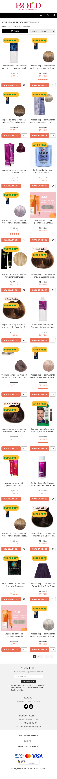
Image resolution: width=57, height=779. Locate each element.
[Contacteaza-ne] (41, 15)
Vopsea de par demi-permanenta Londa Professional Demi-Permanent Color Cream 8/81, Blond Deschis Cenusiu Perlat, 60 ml (42, 221)
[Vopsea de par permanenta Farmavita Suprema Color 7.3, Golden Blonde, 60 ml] (43, 259)
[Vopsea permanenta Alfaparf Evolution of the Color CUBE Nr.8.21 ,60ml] (14, 359)
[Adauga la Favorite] (24, 85)
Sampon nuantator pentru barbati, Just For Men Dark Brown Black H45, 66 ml (42, 430)
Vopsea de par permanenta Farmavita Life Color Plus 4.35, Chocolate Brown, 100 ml (43, 534)
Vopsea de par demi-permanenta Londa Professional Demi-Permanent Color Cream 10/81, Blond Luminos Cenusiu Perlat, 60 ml (14, 635)
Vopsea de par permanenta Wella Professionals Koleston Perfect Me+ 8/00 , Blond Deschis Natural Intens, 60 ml (14, 534)
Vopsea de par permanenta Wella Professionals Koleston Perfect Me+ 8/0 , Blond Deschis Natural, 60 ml (43, 66)
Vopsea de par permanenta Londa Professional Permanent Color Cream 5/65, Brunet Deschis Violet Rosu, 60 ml (14, 171)
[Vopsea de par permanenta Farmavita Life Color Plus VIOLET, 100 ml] (43, 568)
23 (47, 656)
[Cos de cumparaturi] (48, 15)
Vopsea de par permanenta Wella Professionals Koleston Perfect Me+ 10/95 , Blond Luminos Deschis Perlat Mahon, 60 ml (43, 376)
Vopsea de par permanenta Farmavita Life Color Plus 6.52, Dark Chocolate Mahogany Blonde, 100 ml (14, 430)
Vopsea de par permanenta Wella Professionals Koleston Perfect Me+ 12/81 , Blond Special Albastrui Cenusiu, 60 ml (14, 221)
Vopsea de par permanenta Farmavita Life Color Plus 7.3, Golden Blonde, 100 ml (14, 325)
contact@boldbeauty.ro (30, 726)
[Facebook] (26, 706)
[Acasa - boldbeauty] (28, 6)
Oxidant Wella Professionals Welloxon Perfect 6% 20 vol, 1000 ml (14, 66)
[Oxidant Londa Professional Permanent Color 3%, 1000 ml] (43, 309)
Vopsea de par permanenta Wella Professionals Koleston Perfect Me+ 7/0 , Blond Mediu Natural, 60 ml (14, 121)
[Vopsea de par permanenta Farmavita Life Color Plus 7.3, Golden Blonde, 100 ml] (14, 309)
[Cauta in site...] (54, 15)
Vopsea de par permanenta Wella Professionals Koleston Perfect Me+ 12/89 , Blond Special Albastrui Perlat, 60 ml (43, 635)
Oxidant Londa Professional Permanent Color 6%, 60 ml (43, 484)
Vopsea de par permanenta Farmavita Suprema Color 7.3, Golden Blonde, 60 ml (43, 275)
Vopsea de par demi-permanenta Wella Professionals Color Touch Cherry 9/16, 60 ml (14, 484)
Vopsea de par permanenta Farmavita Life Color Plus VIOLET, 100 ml (43, 584)
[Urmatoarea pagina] (51, 656)
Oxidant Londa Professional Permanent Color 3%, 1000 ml (43, 325)
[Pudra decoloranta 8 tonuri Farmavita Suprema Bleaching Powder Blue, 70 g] (14, 568)
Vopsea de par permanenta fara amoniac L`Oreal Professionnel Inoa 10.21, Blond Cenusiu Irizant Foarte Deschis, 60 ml (14, 275)
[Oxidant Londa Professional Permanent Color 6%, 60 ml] (43, 467)
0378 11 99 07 (30, 722)
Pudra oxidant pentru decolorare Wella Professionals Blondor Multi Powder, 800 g (42, 171)
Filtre (16, 31)
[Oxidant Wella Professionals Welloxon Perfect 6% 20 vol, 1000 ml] (14, 50)
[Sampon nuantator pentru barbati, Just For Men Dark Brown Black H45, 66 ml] (43, 413)
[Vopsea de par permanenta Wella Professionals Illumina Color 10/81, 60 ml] (43, 104)
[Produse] (3, 16)
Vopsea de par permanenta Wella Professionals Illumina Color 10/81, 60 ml (42, 121)
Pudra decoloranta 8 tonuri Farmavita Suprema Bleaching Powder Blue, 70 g (14, 584)
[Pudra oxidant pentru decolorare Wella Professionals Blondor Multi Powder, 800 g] (43, 154)
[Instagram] (31, 706)
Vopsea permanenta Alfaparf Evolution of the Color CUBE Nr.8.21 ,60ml (14, 376)
